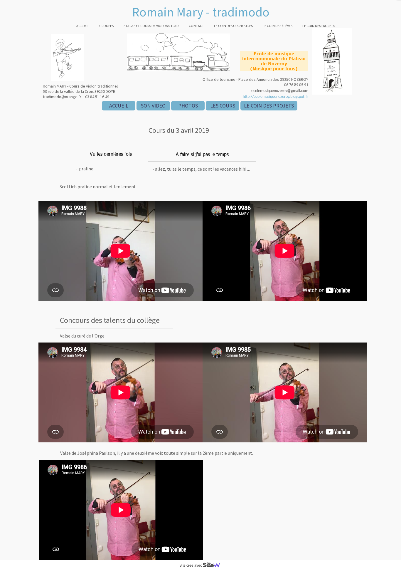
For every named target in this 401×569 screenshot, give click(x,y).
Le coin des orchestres (233, 26)
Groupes (106, 26)
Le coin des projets (318, 26)
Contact (196, 26)
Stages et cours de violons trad (151, 26)
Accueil (82, 26)
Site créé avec (191, 565)
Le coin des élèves (277, 26)
